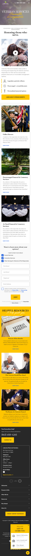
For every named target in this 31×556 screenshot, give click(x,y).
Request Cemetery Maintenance (15, 513)
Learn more (6, 145)
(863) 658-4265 (9, 434)
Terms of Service (15, 302)
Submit (16, 297)
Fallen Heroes (8, 134)
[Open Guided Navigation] (28, 553)
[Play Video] (14, 52)
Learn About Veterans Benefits (15, 97)
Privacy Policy (15, 290)
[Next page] (19, 480)
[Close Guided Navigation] (28, 525)
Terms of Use (24, 290)
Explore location (7, 474)
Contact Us (7, 440)
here (23, 291)
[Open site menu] (29, 3)
